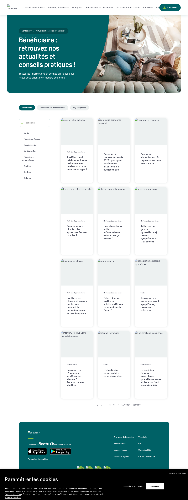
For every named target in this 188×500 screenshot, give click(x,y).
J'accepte (155, 486)
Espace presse (79, 107)
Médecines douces (32, 139)
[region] (94, 484)
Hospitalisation (30, 145)
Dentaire (27, 172)
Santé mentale (30, 151)
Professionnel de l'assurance (52, 107)
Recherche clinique (146, 456)
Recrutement (120, 443)
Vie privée (142, 437)
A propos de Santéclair (124, 437)
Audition (27, 166)
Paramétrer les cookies (38, 459)
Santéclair (26, 30)
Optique (27, 178)
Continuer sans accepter (177, 473)
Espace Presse (120, 450)
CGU (140, 443)
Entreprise (77, 7)
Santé (26, 133)
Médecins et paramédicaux (28, 158)
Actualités (148, 7)
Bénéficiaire (27, 107)
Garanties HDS (144, 450)
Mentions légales (121, 456)
